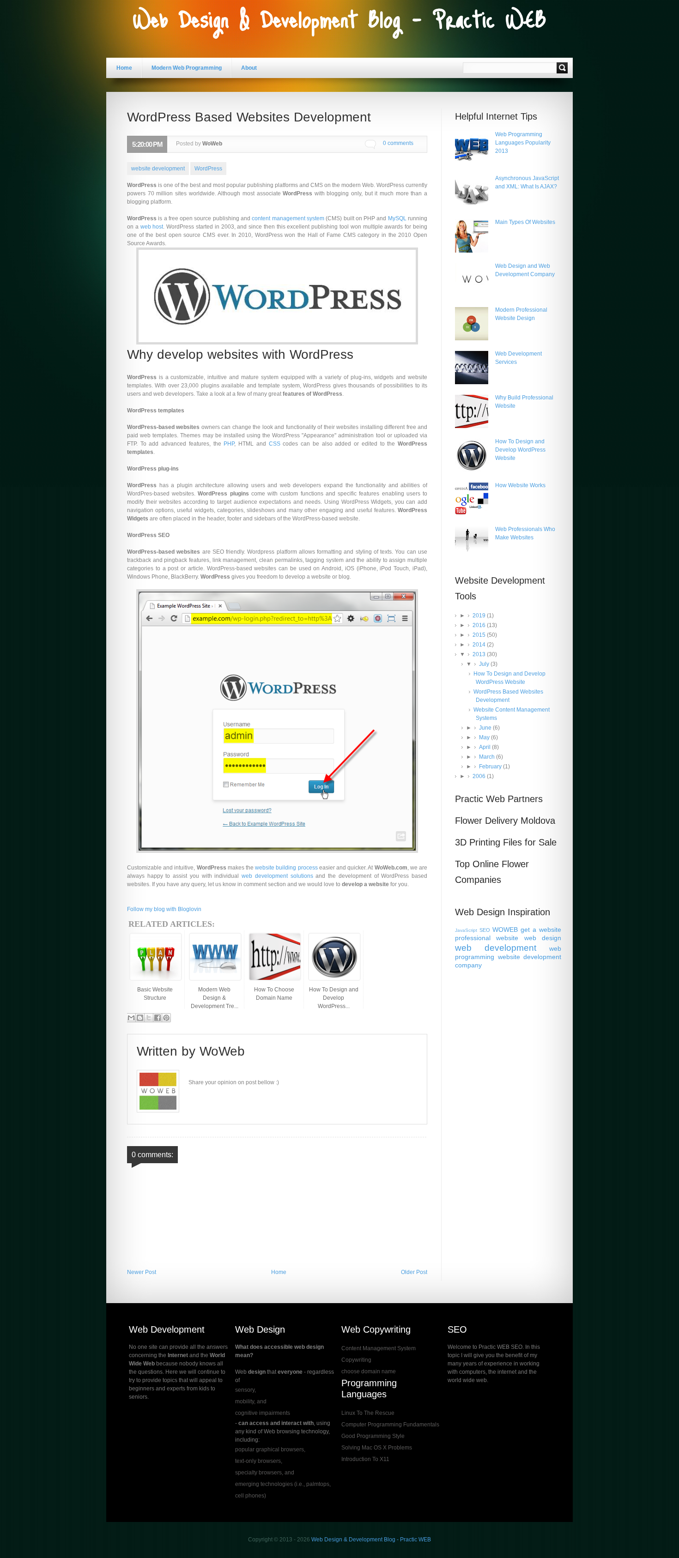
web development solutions (277, 876)
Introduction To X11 (365, 1459)
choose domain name (368, 1371)
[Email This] (131, 1017)
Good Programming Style (373, 1436)
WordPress (208, 168)
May (485, 737)
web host (152, 226)
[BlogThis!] (140, 1017)
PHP (229, 444)
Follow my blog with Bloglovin (164, 909)
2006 (480, 776)
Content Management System (378, 1348)
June (486, 728)
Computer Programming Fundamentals (390, 1424)
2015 (480, 635)
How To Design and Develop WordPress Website (520, 449)
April (485, 747)
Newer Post (141, 1272)
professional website (486, 938)
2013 (480, 654)
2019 (480, 615)
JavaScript (466, 930)
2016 (480, 625)
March (487, 757)
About (249, 68)
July (485, 664)
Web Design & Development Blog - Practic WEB (371, 1539)
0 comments (398, 143)
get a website (541, 929)
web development (495, 948)
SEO (484, 930)
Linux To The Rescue (367, 1413)
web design (542, 938)
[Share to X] (148, 1017)
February (491, 766)
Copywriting (356, 1360)
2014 (480, 644)
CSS (274, 444)
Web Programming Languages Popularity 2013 (523, 142)
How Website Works (520, 485)
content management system (288, 218)
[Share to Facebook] (157, 1017)
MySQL (397, 218)
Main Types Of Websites (525, 222)
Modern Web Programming (187, 68)
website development (158, 168)
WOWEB (505, 929)
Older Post (414, 1272)
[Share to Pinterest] (166, 1017)
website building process (286, 867)
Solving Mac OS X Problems (376, 1447)
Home (124, 68)
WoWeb (222, 1051)
